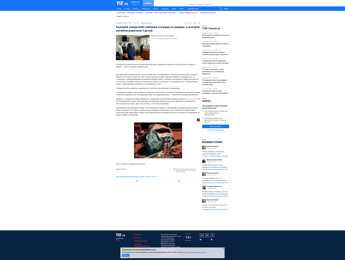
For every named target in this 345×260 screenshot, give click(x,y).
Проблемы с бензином (135, 13)
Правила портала (140, 241)
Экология (165, 9)
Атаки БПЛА (121, 13)
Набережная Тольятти (208, 13)
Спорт (182, 9)
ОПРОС (206, 101)
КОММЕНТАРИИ (212, 142)
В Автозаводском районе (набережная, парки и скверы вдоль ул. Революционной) (216, 112)
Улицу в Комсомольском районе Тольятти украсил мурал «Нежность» (226, 169)
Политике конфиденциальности (196, 252)
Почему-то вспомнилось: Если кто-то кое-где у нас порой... (214, 206)
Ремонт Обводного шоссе (188, 13)
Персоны (200, 4)
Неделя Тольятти (123, 16)
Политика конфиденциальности (142, 245)
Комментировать (146, 23)
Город (119, 9)
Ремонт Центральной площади (165, 13)
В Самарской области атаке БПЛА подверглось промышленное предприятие (229, 209)
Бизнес (155, 9)
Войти (226, 8)
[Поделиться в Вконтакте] (194, 23)
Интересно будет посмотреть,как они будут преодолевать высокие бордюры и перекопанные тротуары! (215, 193)
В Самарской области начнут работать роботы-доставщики (223, 196)
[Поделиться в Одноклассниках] (198, 23)
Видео (191, 4)
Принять (126, 255)
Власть (136, 9)
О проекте (138, 234)
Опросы (208, 4)
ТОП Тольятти (211, 28)
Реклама (137, 238)
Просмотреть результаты (215, 130)
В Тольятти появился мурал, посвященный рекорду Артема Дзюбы (225, 156)
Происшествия (193, 9)
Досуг (174, 9)
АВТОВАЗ (149, 13)
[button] (137, 181)
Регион (127, 9)
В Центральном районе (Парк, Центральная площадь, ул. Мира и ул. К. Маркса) (216, 120)
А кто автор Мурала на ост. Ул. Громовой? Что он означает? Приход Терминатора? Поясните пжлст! (214, 179)
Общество (146, 9)
